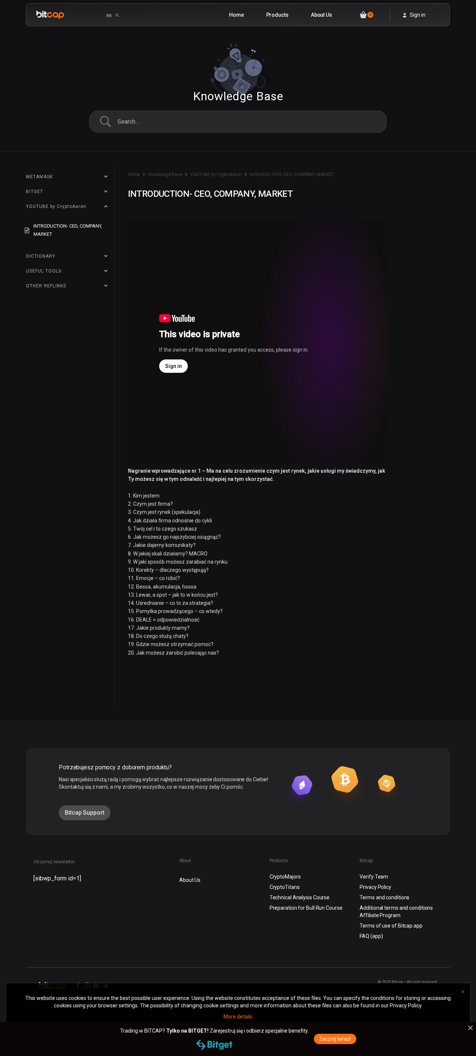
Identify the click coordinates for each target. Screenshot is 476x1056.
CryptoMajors (285, 877)
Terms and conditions (384, 897)
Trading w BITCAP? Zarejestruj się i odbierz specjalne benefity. (214, 1031)
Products (277, 15)
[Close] (470, 1027)
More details (238, 1017)
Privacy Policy (375, 887)
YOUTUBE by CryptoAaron (216, 174)
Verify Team (374, 877)
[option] (117, 16)
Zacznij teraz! (335, 1039)
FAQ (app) (371, 936)
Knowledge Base (165, 174)
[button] (84, 812)
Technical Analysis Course (300, 897)
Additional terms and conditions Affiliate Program (396, 911)
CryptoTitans (285, 887)
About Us (321, 15)
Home (236, 15)
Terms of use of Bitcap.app (391, 926)
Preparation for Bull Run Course (306, 908)
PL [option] (117, 15)
